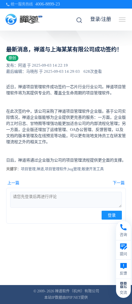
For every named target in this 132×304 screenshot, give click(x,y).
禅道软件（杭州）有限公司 (77, 291)
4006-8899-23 (47, 4)
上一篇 (13, 182)
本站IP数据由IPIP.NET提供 (66, 297)
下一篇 (119, 182)
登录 (112, 215)
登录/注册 (100, 19)
